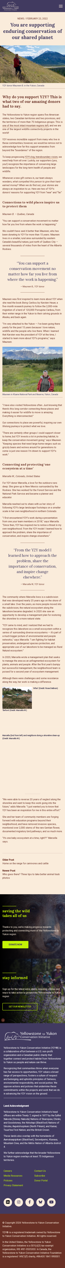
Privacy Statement (13, 1185)
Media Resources (13, 1175)
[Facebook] (29, 1202)
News (20, 18)
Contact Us (40, 1170)
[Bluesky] (40, 1202)
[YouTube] (51, 1202)
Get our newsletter (20, 1006)
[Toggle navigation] (61, 6)
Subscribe (39, 1175)
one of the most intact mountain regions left (25, 125)
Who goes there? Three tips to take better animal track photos (31, 874)
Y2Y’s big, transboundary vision (41, 156)
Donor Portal (41, 1180)
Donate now (15, 944)
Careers (8, 1170)
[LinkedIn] (8, 1202)
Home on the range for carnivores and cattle (25, 861)
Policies (8, 1180)
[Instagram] (19, 1202)
